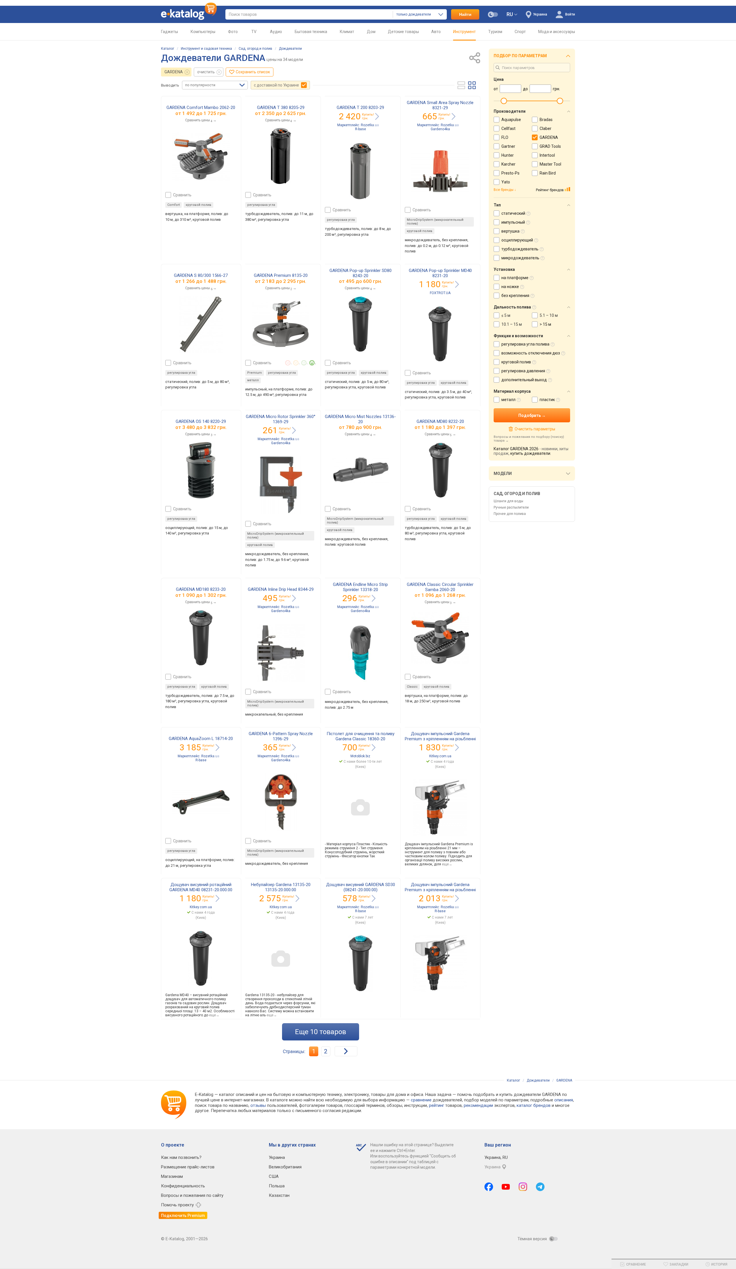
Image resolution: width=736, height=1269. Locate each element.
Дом (371, 31)
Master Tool (550, 164)
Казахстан (279, 1195)
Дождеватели (290, 49)
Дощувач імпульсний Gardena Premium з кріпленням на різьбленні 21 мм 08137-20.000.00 (440, 739)
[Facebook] (488, 1186)
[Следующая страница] (346, 1051)
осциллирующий (517, 240)
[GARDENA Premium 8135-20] (280, 324)
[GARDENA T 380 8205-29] (281, 156)
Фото (233, 31)
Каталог (167, 49)
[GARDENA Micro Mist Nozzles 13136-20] (360, 470)
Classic (412, 687)
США (274, 1176)
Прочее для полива (510, 514)
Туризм (495, 31)
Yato (505, 182)
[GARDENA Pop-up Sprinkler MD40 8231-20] (440, 334)
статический (513, 213)
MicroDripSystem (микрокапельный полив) (435, 221)
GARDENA (173, 72)
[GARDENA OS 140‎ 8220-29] (200, 470)
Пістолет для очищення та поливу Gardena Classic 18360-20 (360, 736)
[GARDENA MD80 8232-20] (440, 470)
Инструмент (464, 31)
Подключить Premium (183, 1215)
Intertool (547, 155)
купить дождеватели (530, 453)
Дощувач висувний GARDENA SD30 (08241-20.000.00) (360, 887)
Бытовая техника (311, 31)
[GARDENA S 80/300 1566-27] (201, 324)
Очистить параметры (535, 429)
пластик (547, 399)
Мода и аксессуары (556, 31)
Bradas (546, 119)
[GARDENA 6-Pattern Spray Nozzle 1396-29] (280, 802)
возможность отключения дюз (530, 353)
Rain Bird (548, 173)
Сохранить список (253, 72)
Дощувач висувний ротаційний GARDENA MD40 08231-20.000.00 (200, 887)
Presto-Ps (510, 173)
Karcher (508, 164)
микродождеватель (520, 258)
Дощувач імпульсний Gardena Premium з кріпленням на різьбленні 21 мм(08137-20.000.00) (440, 890)
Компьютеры (203, 31)
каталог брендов (534, 1105)
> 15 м (545, 324)
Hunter (507, 155)
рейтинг (436, 1105)
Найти (465, 14)
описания (563, 1100)
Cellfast (508, 128)
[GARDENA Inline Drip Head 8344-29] (280, 653)
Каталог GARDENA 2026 (516, 448)
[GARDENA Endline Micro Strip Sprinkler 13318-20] (360, 653)
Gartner (508, 146)
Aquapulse (511, 119)
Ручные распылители (511, 507)
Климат (347, 31)
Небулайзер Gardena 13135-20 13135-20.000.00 (280, 887)
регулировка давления (523, 371)
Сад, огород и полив (255, 49)
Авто (436, 31)
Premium (254, 373)
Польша (277, 1186)
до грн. (204, 113)
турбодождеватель (519, 249)
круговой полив (198, 205)
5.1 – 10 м (549, 315)
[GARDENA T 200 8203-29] (360, 171)
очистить (206, 72)
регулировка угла (261, 205)
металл (253, 380)
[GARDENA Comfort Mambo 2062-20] (201, 156)
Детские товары (403, 31)
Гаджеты (169, 31)
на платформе (514, 277)
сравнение (421, 1100)
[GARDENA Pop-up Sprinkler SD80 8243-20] (360, 324)
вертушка (510, 231)
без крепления (515, 295)
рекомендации (478, 1105)
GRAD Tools (550, 146)
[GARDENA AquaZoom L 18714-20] (201, 802)
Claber (545, 128)
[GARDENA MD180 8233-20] (201, 638)
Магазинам (172, 1176)
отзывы (258, 1105)
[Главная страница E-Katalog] (189, 14)
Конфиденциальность (183, 1186)
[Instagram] (523, 1186)
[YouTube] (506, 1187)
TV (253, 31)
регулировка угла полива (525, 344)
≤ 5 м (505, 315)
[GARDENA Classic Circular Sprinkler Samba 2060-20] (440, 638)
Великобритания (285, 1167)
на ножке (510, 286)
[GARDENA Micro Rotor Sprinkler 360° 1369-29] (281, 485)
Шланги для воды (508, 501)
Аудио (276, 31)
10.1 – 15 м (511, 324)
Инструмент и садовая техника (206, 49)
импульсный (513, 222)
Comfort (173, 205)
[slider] (504, 101)
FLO (504, 137)
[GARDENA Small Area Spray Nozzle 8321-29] (440, 171)
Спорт (520, 31)
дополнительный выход (524, 379)
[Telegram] (540, 1186)
